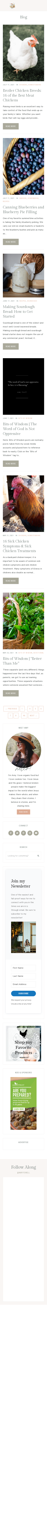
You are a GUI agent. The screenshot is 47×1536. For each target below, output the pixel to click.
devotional (38, 653)
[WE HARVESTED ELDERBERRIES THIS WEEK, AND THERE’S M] (23, 1288)
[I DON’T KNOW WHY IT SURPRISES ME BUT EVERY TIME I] (23, 1215)
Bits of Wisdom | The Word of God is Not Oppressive (20, 429)
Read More (11, 126)
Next (33, 716)
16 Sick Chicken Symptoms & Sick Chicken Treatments (19, 546)
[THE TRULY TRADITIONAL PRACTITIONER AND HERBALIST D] (23, 1191)
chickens (23, 85)
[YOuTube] (36, 833)
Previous (11, 709)
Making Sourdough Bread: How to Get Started (19, 312)
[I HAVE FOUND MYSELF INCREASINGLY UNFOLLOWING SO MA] (23, 1263)
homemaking (33, 198)
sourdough (32, 301)
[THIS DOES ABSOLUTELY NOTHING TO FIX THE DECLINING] (23, 1239)
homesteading (34, 85)
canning (23, 198)
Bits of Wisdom (25, 418)
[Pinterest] (23, 833)
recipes (6, 201)
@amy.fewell (23, 1172)
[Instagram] (30, 833)
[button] (23, 938)
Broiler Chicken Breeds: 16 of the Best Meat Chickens (22, 95)
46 (24, 716)
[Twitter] (17, 833)
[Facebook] (11, 833)
